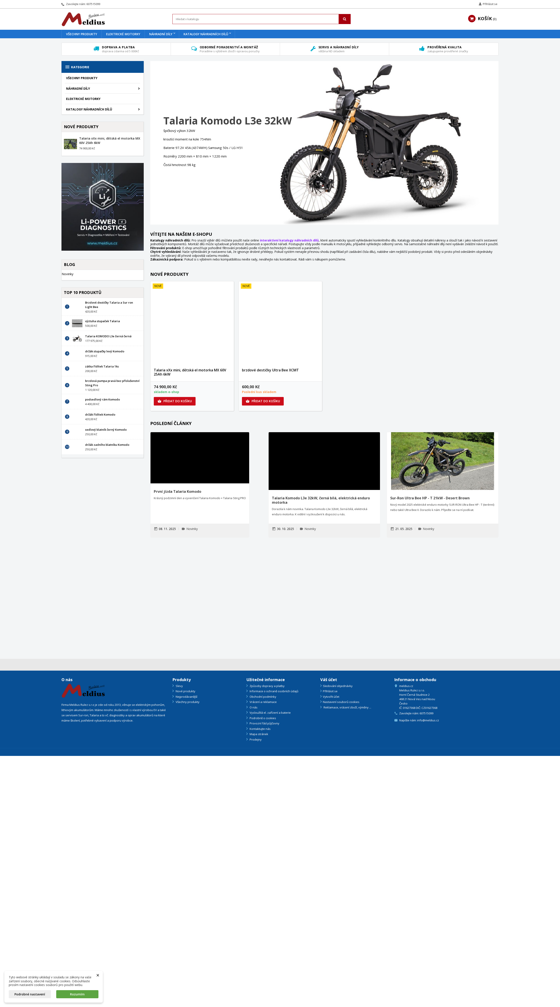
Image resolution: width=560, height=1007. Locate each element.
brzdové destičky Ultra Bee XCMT (270, 370)
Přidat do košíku (175, 401)
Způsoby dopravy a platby (267, 686)
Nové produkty (169, 274)
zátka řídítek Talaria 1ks (102, 366)
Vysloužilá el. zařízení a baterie (270, 713)
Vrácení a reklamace (263, 702)
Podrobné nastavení (29, 994)
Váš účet (328, 679)
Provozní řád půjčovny (264, 723)
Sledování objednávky (338, 686)
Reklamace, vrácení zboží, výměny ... (347, 707)
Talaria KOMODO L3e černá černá (108, 336)
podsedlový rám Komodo (102, 399)
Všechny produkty (81, 34)
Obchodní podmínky (262, 697)
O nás (253, 707)
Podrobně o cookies (262, 718)
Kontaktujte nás (260, 729)
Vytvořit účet (331, 697)
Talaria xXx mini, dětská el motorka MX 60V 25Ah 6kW (190, 372)
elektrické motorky (123, 34)
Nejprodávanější (186, 697)
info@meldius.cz (428, 720)
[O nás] (83, 690)
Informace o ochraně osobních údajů (273, 691)
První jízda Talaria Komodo (177, 491)
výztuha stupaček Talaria (102, 321)
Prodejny (255, 739)
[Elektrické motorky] (235, 600)
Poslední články (171, 423)
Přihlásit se (330, 691)
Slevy (179, 686)
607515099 (93, 4)
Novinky (68, 274)
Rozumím (77, 994)
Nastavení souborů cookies (341, 702)
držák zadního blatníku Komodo (107, 445)
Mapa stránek (258, 734)
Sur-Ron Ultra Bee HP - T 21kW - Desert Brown (430, 498)
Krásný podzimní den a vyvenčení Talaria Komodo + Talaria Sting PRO (200, 498)
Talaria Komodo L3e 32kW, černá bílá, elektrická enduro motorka (321, 500)
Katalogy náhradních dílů (206, 34)
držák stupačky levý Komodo (104, 351)
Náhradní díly (160, 34)
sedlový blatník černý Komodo (106, 430)
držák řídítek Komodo (100, 414)
